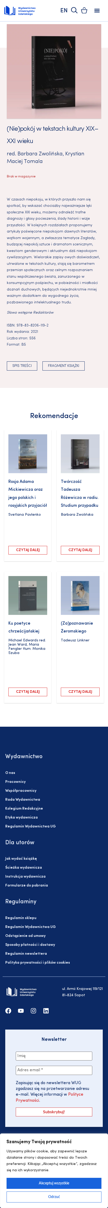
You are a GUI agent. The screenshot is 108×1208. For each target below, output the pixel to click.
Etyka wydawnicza (21, 818)
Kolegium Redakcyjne (24, 809)
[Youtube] (21, 1011)
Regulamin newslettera (26, 954)
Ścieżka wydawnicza (23, 868)
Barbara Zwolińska (40, 154)
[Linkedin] (46, 1011)
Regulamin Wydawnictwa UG (30, 827)
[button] (97, 10)
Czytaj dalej (28, 550)
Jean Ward (17, 645)
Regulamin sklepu (20, 918)
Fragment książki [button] (63, 366)
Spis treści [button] (22, 366)
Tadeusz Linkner (75, 640)
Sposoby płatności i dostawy (30, 945)
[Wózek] (84, 10)
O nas (10, 773)
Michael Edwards (23, 640)
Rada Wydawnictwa (22, 800)
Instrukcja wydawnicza (25, 877)
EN (64, 11)
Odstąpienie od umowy (25, 936)
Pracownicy (15, 782)
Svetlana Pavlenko (24, 515)
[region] (54, 1170)
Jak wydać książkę (21, 859)
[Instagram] (33, 1011)
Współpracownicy (20, 791)
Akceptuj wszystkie (54, 1183)
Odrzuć (54, 1197)
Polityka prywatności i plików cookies (37, 963)
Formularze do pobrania (26, 886)
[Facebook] (8, 1011)
